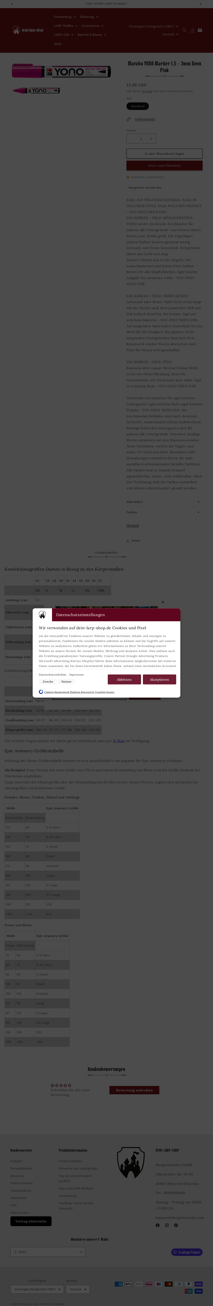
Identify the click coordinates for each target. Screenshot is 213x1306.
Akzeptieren (159, 679)
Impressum (76, 674)
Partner (66, 681)
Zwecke (48, 681)
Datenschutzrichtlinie (53, 674)
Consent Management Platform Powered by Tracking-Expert (79, 692)
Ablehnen (124, 679)
